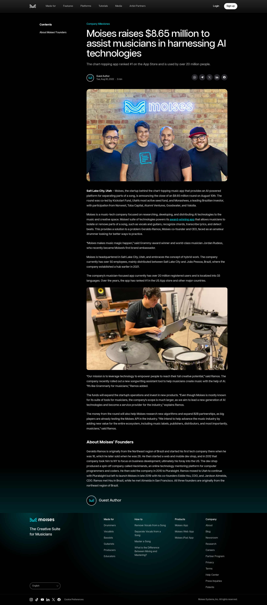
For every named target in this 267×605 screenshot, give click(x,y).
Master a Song (143, 541)
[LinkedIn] (217, 77)
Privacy (210, 562)
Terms (209, 568)
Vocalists (109, 531)
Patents (210, 587)
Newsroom (212, 538)
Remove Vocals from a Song (150, 525)
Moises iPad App (184, 538)
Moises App (181, 525)
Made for (51, 6)
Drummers (110, 525)
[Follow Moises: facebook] (59, 599)
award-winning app (182, 219)
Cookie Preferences (74, 600)
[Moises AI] (33, 6)
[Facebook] (224, 77)
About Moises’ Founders (53, 32)
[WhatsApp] (195, 77)
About (209, 525)
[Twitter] (209, 77)
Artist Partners (137, 6)
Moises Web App (184, 531)
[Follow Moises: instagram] (31, 599)
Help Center (212, 575)
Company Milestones (98, 24)
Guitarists (109, 544)
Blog (208, 531)
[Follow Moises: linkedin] (47, 599)
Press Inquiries (214, 581)
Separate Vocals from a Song (148, 533)
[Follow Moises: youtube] (42, 599)
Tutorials (103, 6)
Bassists (108, 538)
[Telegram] (202, 77)
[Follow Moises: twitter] (53, 599)
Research (211, 544)
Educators (109, 556)
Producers (110, 550)
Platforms (86, 6)
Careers (210, 550)
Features (68, 6)
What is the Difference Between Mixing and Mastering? (147, 551)
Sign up (231, 6)
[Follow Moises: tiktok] (36, 599)
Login (216, 6)
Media (118, 6)
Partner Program (215, 556)
